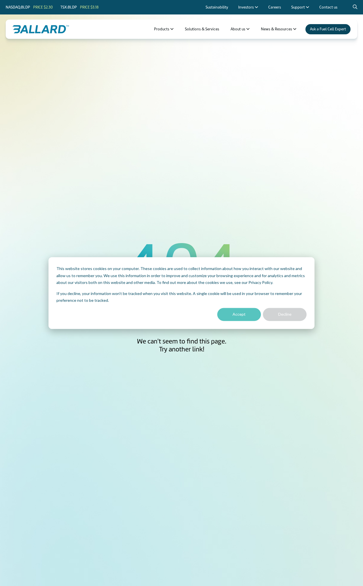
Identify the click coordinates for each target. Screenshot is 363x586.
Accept (239, 314)
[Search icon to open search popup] (355, 7)
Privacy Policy (260, 282)
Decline (285, 314)
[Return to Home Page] (40, 29)
